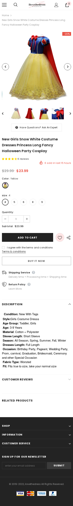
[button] (10, 159)
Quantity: (8, 212)
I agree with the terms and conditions (30, 247)
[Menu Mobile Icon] (4, 5)
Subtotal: (7, 226)
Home (5, 15)
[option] (36, 66)
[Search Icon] (19, 5)
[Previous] (5, 66)
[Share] (67, 237)
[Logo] (37, 5)
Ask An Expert (50, 127)
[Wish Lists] (59, 237)
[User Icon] (56, 5)
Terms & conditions (14, 251)
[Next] (67, 66)
